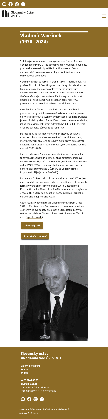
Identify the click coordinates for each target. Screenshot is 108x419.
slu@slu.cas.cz (29, 383)
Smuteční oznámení (35, 236)
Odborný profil (32, 225)
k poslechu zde (34, 217)
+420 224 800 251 (30, 380)
